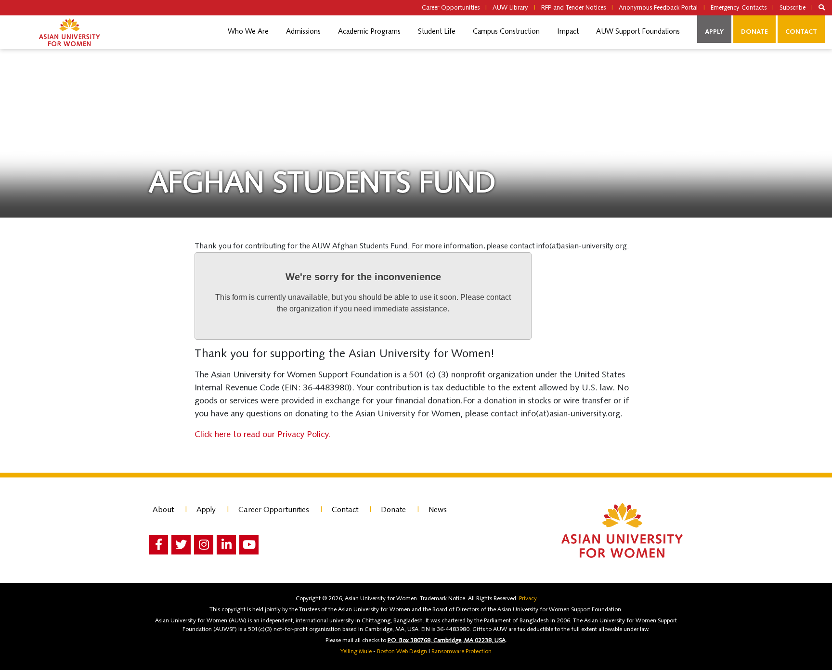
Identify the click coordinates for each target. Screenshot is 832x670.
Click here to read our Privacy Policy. (265, 435)
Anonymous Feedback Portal (658, 8)
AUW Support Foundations (638, 32)
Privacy (528, 599)
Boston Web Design (402, 652)
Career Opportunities (451, 8)
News (438, 510)
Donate (754, 32)
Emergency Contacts (739, 8)
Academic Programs (369, 32)
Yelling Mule (356, 652)
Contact (801, 32)
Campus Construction (506, 32)
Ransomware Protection (461, 652)
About (163, 510)
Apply (714, 32)
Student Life (436, 32)
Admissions (303, 32)
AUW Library (510, 8)
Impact (568, 32)
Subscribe (793, 8)
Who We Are (248, 32)
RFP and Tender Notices (573, 8)
